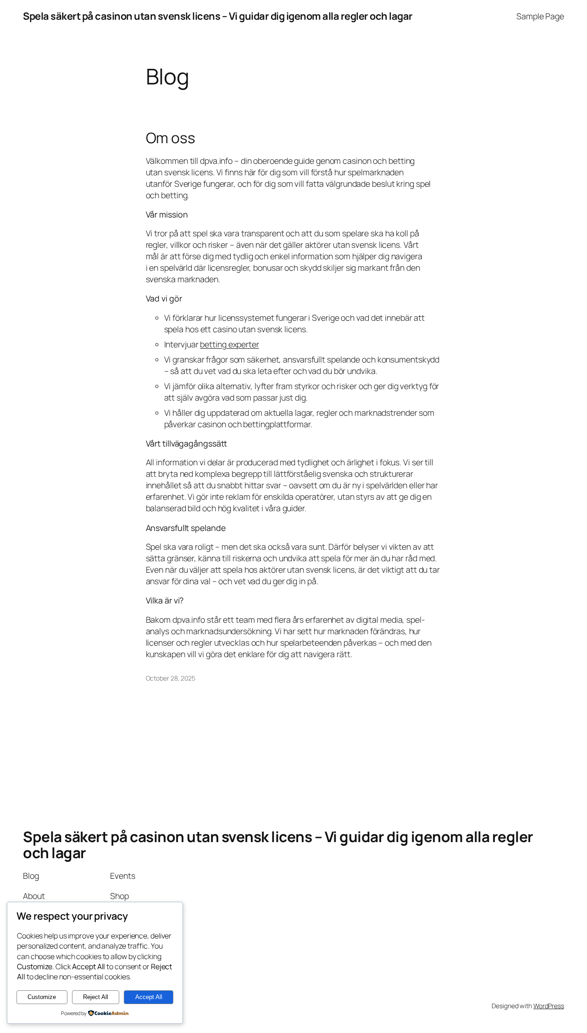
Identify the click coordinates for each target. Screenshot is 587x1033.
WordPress (548, 1005)
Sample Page (540, 16)
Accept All (148, 997)
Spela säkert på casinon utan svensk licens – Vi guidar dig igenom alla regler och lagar (218, 16)
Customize (42, 997)
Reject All (95, 997)
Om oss (170, 138)
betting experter (229, 344)
